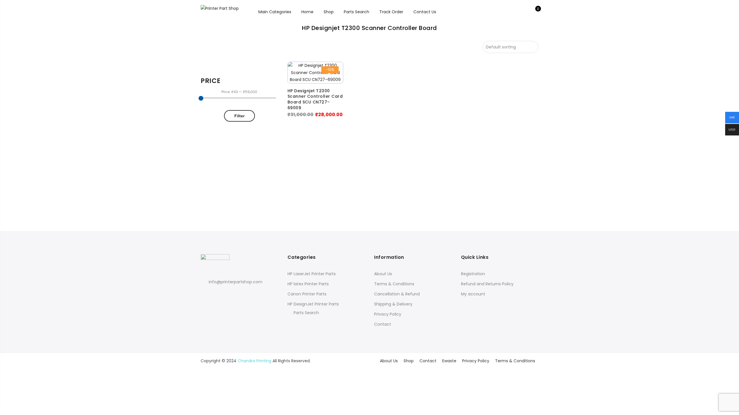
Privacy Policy (387, 314)
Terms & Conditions (394, 284)
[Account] (525, 12)
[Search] (516, 12)
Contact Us (424, 12)
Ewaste (449, 361)
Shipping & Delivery (393, 304)
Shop (329, 12)
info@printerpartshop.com (235, 282)
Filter (239, 116)
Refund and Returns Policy (487, 284)
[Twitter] (216, 294)
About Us (383, 274)
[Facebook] (206, 294)
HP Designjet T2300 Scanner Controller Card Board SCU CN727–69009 (315, 99)
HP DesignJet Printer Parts (313, 304)
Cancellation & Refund (397, 294)
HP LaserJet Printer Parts (312, 274)
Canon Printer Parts (307, 294)
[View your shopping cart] (534, 12)
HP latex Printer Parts (308, 284)
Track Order (391, 12)
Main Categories (274, 12)
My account (473, 294)
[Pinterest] (227, 294)
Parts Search (356, 12)
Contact (382, 324)
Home (307, 12)
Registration (473, 274)
